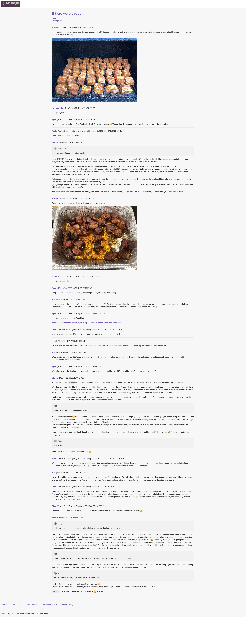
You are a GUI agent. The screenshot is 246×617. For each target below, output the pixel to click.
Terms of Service (49, 605)
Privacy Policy (67, 605)
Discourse (15, 614)
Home (4, 605)
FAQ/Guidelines (31, 605)
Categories (15, 605)
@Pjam (72, 383)
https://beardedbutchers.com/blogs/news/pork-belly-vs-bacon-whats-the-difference (86, 323)
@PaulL (55, 591)
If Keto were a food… (68, 14)
